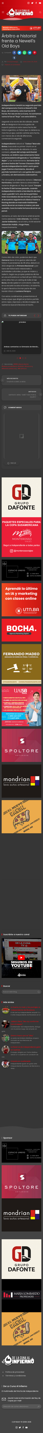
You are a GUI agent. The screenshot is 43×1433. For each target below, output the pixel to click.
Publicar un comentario (12, 65)
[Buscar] (40, 12)
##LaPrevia (22, 368)
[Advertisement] (21, 854)
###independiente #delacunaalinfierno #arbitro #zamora (17, 365)
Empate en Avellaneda (20, 1061)
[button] (14, 53)
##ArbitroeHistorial (9, 368)
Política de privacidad (14, 1372)
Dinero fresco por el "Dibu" (22, 1035)
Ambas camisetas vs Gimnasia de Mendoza (22, 347)
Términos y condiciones (15, 1375)
